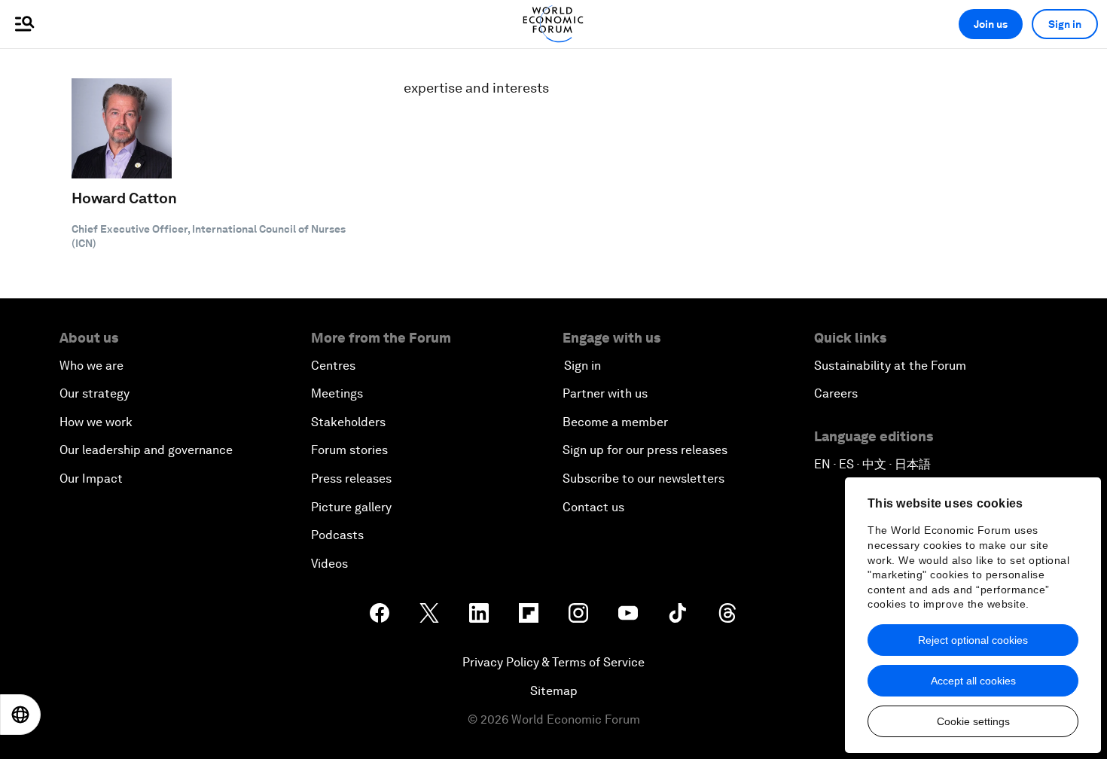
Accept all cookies (973, 681)
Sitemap (554, 691)
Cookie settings (973, 721)
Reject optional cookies (973, 640)
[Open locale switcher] (20, 714)
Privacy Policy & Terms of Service (553, 662)
